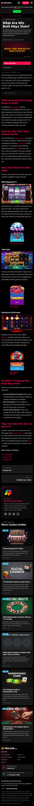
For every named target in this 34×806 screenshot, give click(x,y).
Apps (19, 759)
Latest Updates (5, 754)
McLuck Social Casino (13, 501)
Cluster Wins (7, 457)
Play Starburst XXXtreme (14, 372)
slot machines (14, 107)
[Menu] (31, 2)
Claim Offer (17, 11)
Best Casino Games (6, 757)
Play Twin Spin (14, 306)
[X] (18, 514)
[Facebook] (9, 514)
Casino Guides (8, 15)
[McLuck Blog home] (7, 3)
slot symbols (21, 143)
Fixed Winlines (8, 454)
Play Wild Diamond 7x (17, 243)
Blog (2, 15)
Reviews (3, 762)
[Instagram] (13, 514)
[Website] (5, 514)
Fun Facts (20, 754)
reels (17, 148)
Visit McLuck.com (18, 433)
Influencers (4, 759)
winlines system (19, 138)
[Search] (18, 2)
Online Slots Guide (9, 63)
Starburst (4, 337)
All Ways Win (7, 459)
